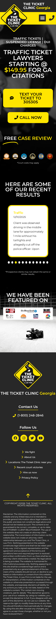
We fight (30, 452)
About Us (29, 457)
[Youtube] (40, 438)
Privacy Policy (30, 477)
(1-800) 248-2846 (30, 415)
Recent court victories (30, 467)
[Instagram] (23, 438)
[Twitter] (32, 438)
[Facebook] (15, 438)
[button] (42, 18)
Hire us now (30, 472)
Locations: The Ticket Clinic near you (29, 462)
